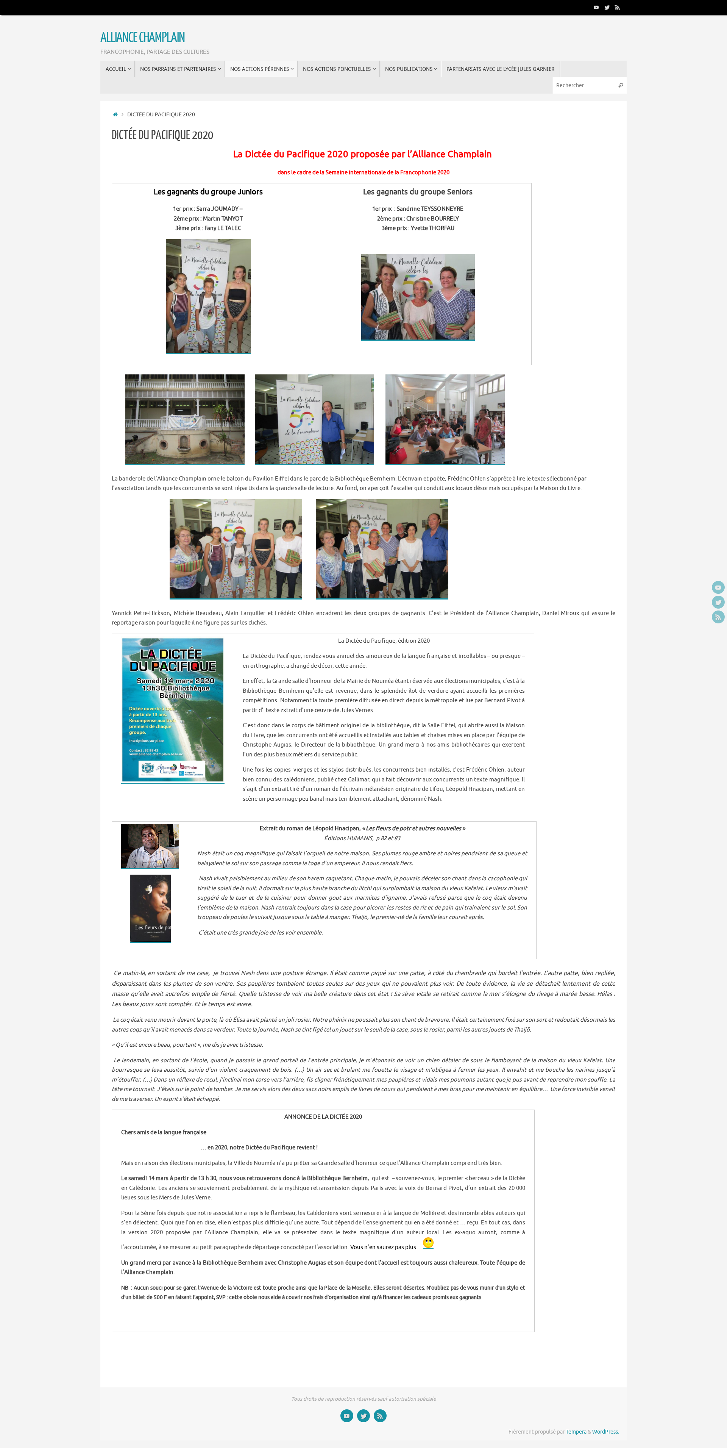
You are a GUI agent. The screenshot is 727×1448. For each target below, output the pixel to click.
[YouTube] (596, 7)
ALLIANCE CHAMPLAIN (142, 37)
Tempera (576, 1432)
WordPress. (605, 1432)
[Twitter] (607, 7)
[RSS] (617, 7)
